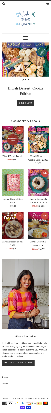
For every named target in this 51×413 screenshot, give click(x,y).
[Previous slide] (16, 80)
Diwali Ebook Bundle (12, 156)
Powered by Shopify (40, 399)
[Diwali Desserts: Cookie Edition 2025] (38, 139)
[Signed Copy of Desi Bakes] (13, 182)
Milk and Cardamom (24, 399)
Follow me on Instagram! (18, 363)
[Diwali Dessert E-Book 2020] (38, 225)
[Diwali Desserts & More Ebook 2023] (38, 182)
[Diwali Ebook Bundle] (13, 139)
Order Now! (25, 103)
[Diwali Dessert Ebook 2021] (13, 225)
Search (5, 383)
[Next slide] (35, 80)
